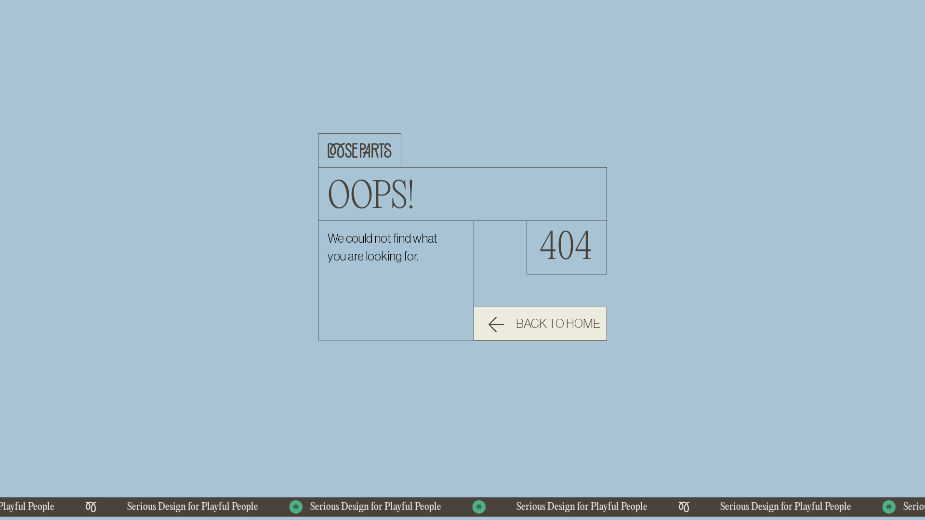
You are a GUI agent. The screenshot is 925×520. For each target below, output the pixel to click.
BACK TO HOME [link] (558, 324)
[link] (540, 324)
